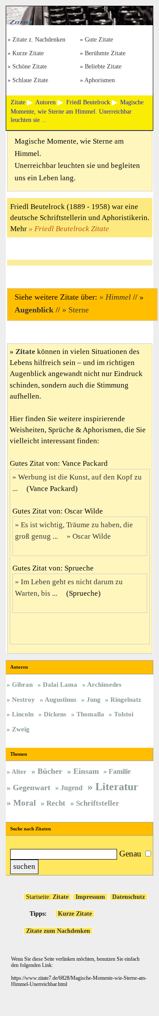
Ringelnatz (125, 699)
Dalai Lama (60, 684)
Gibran (22, 684)
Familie (120, 771)
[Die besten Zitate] (79, 23)
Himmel (118, 297)
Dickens (55, 714)
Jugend (72, 788)
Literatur (116, 786)
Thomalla (90, 714)
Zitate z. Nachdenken (38, 40)
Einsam (86, 771)
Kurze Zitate (28, 54)
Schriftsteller (97, 803)
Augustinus (60, 699)
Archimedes (104, 684)
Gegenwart (31, 787)
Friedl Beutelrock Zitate (71, 229)
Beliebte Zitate (103, 67)
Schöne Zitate (29, 67)
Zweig (21, 729)
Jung (94, 699)
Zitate (25, 351)
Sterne (78, 309)
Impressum (90, 896)
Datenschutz (128, 896)
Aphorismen (99, 81)
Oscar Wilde (91, 536)
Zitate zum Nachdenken (58, 930)
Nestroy (23, 699)
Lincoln (23, 714)
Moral (24, 802)
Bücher (50, 771)
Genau (130, 853)
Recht (55, 803)
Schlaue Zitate (30, 81)
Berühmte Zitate (105, 54)
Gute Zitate (99, 40)
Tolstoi (123, 714)
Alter (18, 771)
